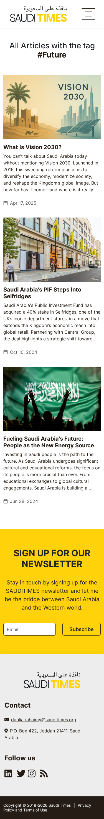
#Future (52, 54)
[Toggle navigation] (88, 14)
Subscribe (81, 629)
